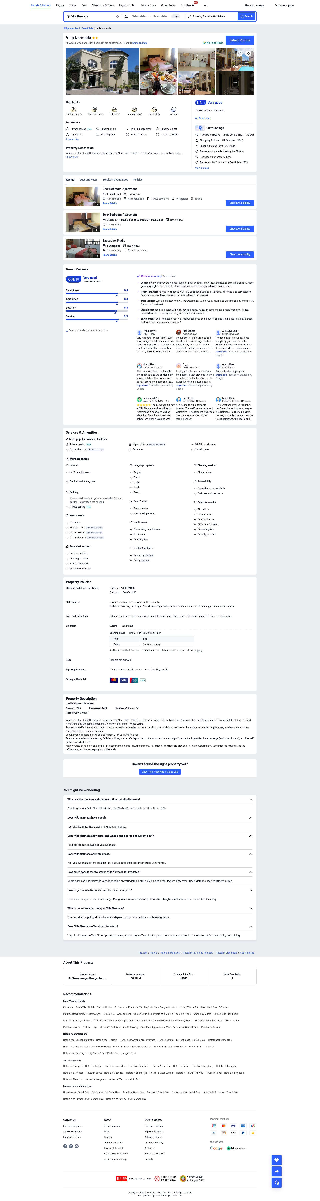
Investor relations (154, 1126)
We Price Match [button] (215, 42)
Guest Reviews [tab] (89, 179)
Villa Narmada (78, 37)
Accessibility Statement (116, 1153)
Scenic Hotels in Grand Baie (186, 1092)
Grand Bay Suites (202, 1014)
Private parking (77, 444)
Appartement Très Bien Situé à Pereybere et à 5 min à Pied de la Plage (154, 1014)
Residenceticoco (71, 1027)
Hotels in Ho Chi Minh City (189, 1072)
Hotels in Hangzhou (96, 1079)
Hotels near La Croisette (201, 1046)
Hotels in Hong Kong (203, 1066)
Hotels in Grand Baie (226, 952)
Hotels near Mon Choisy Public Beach (132, 1046)
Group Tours (168, 5)
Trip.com (142, 952)
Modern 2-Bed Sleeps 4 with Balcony (119, 1027)
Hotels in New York (73, 1079)
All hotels (149, 1148)
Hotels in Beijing (93, 1066)
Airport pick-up (140, 444)
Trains (73, 5)
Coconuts (68, 1007)
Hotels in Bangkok (138, 1066)
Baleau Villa (109, 1014)
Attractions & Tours (103, 5)
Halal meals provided (144, 513)
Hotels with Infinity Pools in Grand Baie (126, 1099)
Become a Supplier (154, 1153)
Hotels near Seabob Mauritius (78, 1040)
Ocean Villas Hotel (85, 1007)
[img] (102, 71)
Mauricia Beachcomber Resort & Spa (81, 1014)
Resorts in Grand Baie (133, 1092)
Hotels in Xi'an (116, 1079)
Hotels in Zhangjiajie (136, 1072)
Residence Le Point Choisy (208, 1020)
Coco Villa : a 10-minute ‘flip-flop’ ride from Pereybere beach (145, 1007)
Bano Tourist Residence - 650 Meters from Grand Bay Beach (161, 1020)
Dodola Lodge (90, 1027)
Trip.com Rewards (154, 1131)
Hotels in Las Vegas (73, 1072)
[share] (277, 1171)
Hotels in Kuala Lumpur (162, 1072)
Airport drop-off (78, 449)
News (107, 1131)
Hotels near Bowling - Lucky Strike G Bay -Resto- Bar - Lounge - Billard (100, 1053)
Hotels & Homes (41, 5)
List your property (154, 1142)
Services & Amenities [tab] (115, 179)
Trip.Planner (188, 5)
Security (149, 1159)
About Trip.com (112, 1126)
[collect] (277, 1160)
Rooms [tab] (70, 179)
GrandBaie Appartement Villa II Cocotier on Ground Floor (170, 1027)
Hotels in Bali (133, 1079)
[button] (206, 5)
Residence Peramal (211, 1027)
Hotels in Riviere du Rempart (198, 952)
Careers (108, 1137)
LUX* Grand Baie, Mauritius (77, 1020)
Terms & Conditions (114, 1142)
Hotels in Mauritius (170, 952)
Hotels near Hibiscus (106, 1040)
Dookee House (104, 1007)
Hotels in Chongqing (226, 1066)
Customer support (72, 1126)
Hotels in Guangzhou (115, 1066)
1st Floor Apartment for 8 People (111, 1020)
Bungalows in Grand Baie (76, 1092)
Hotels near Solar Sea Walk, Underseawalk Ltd (86, 1046)
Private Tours (148, 5)
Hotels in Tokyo (181, 1066)
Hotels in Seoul (94, 1072)
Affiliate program (153, 1137)
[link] (254, 5)
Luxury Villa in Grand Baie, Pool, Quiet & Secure (204, 1007)
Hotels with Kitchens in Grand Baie (220, 1092)
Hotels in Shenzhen (160, 1066)
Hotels (153, 952)
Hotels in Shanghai (73, 1066)
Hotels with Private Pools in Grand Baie (83, 1099)
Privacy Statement (113, 1148)
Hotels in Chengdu (114, 1072)
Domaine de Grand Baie (226, 1014)
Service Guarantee (72, 1131)
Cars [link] (84, 5)
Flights (60, 5)
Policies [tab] (138, 179)
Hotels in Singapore (234, 1072)
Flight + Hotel (127, 5)
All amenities (72, 139)
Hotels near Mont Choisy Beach (170, 1046)
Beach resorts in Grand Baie (106, 1092)
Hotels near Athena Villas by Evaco (137, 1040)
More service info (72, 1137)
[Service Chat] (277, 1183)
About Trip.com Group (115, 1159)
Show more (72, 157)
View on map (202, 168)
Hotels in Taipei (214, 1072)
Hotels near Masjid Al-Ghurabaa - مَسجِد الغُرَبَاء (182, 1040)
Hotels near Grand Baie (220, 1040)
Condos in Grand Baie (158, 1092)
